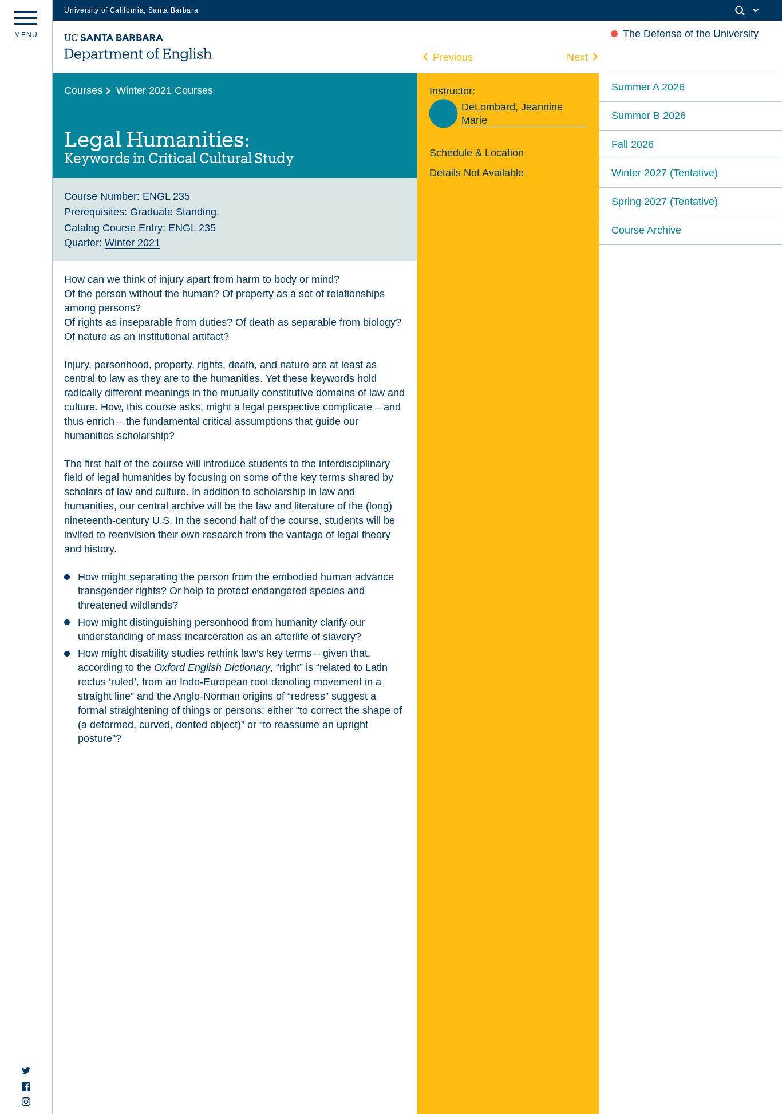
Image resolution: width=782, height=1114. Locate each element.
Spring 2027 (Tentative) (664, 201)
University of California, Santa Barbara (131, 10)
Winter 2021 (132, 242)
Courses (83, 90)
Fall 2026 (632, 144)
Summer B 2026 (648, 115)
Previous (453, 57)
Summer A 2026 (648, 87)
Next (577, 57)
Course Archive (646, 230)
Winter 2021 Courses (164, 90)
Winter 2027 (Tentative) (664, 173)
